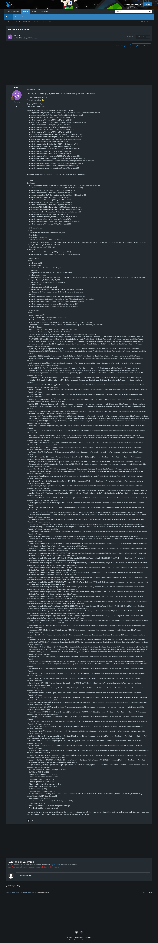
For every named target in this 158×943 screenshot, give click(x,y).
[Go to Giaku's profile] (10, 36)
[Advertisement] (79, 68)
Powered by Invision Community (79, 940)
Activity (34, 11)
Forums (8, 17)
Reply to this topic (141, 46)
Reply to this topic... (26, 876)
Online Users (26, 17)
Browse (25, 11)
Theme (69, 937)
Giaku (18, 36)
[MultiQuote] (28, 820)
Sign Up (147, 4)
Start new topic (121, 46)
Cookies (88, 937)
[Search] (150, 11)
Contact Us (79, 937)
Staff (16, 17)
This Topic (141, 11)
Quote (34, 821)
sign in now (55, 865)
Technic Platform (13, 11)
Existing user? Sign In (132, 4)
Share (130, 37)
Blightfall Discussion (31, 38)
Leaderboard (45, 11)
